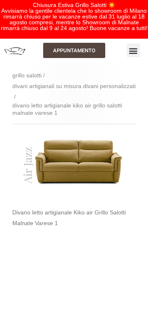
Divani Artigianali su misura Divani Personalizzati (74, 86)
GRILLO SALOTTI (27, 75)
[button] (133, 50)
